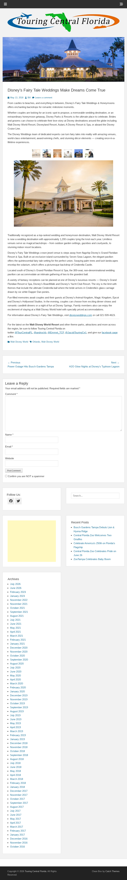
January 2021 (17, 643)
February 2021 (18, 639)
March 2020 (16, 683)
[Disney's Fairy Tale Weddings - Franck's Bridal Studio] (36, 153)
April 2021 (15, 631)
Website (9, 458)
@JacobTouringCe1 (75, 332)
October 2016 (17, 846)
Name (9, 434)
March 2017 (16, 826)
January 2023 (17, 596)
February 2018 (18, 783)
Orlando (36, 342)
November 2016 (18, 842)
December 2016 (18, 838)
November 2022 (18, 599)
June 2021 (15, 623)
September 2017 (19, 802)
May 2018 (15, 771)
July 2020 (15, 667)
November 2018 (18, 747)
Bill (29, 97)
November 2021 (18, 603)
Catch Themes (113, 871)
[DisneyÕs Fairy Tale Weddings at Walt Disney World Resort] (68, 153)
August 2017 (17, 806)
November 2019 (18, 699)
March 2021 (16, 635)
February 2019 (18, 735)
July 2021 (15, 619)
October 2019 (17, 703)
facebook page (110, 332)
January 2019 (17, 739)
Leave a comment (43, 97)
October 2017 (17, 798)
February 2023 (18, 592)
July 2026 (15, 584)
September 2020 (19, 659)
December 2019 (18, 695)
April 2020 (15, 679)
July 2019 (15, 715)
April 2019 (15, 727)
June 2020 (15, 671)
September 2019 (19, 707)
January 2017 (17, 834)
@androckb (40, 332)
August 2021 (17, 615)
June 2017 (15, 814)
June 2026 (15, 588)
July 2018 (15, 763)
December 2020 (18, 647)
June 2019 (15, 719)
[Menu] (5, 4)
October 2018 (17, 751)
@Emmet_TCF (56, 332)
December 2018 (18, 743)
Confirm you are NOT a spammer (25, 476)
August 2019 (17, 711)
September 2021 (19, 611)
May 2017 (15, 818)
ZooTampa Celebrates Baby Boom (92, 559)
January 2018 (17, 787)
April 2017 (15, 822)
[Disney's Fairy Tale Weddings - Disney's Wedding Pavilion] (57, 153)
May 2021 (15, 627)
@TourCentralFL (23, 332)
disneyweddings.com (80, 315)
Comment (11, 394)
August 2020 (17, 663)
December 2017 (18, 790)
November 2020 (18, 651)
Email (9, 446)
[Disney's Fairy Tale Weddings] (47, 153)
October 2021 (17, 607)
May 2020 (15, 675)
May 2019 (15, 723)
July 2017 (15, 810)
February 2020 (18, 687)
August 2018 (17, 759)
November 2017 (18, 794)
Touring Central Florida (35, 871)
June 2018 (15, 767)
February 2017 (18, 830)
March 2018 (16, 779)
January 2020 (17, 691)
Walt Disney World (19, 342)
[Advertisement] (32, 541)
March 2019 (16, 731)
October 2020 (17, 655)
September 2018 (19, 755)
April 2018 (15, 775)
